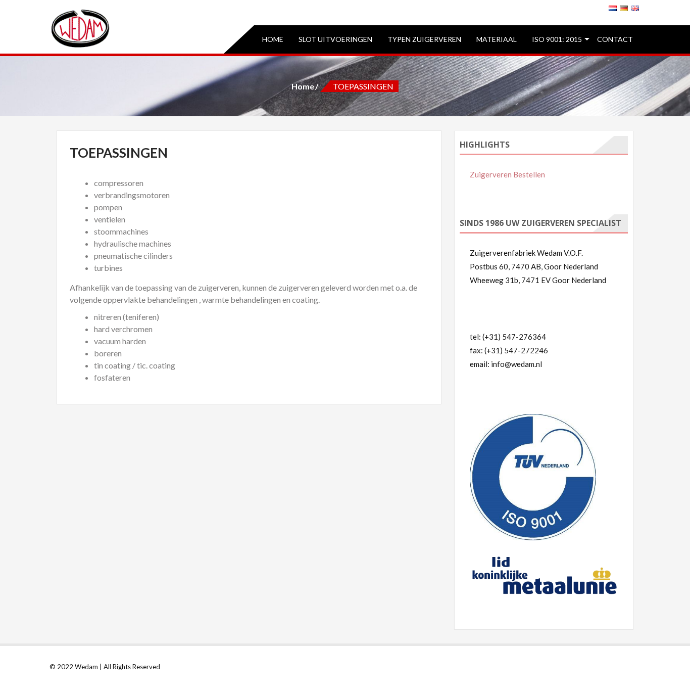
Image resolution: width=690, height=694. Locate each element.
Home (272, 39)
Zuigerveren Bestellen (507, 174)
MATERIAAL (496, 39)
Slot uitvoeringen (335, 39)
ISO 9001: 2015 (557, 39)
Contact (615, 39)
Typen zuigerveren (424, 39)
